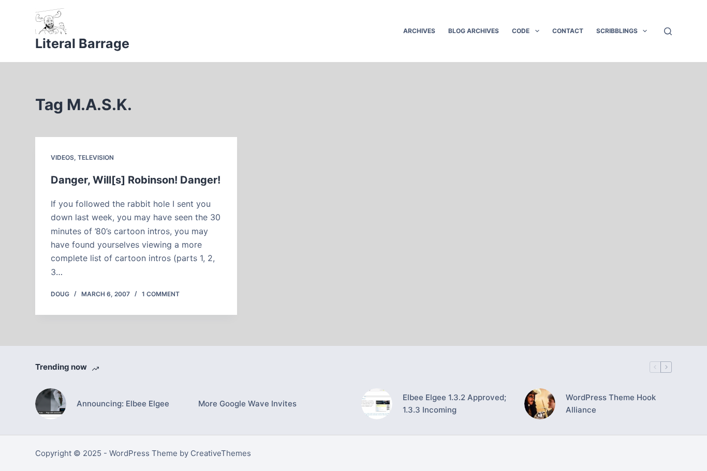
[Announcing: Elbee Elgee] (50, 403)
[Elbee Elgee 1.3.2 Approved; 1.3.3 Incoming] (376, 403)
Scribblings (617, 31)
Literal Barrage (82, 43)
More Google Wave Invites (247, 403)
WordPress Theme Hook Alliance (611, 403)
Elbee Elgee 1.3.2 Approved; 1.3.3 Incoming (454, 403)
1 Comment (161, 294)
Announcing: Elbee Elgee (123, 403)
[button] (537, 31)
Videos (62, 157)
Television (96, 157)
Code (520, 31)
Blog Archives (473, 31)
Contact (567, 31)
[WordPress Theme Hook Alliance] (539, 403)
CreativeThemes (220, 453)
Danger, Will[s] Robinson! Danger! (135, 180)
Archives (419, 31)
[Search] (668, 31)
